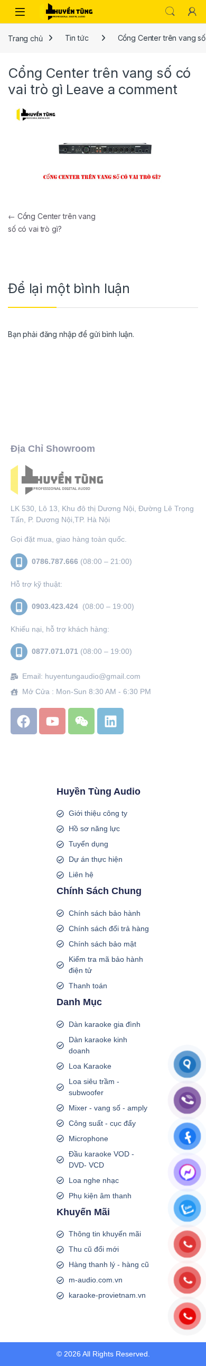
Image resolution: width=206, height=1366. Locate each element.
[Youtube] (52, 721)
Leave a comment (121, 89)
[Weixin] (81, 721)
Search (170, 11)
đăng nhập (58, 334)
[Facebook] (24, 721)
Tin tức (77, 37)
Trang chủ (25, 37)
